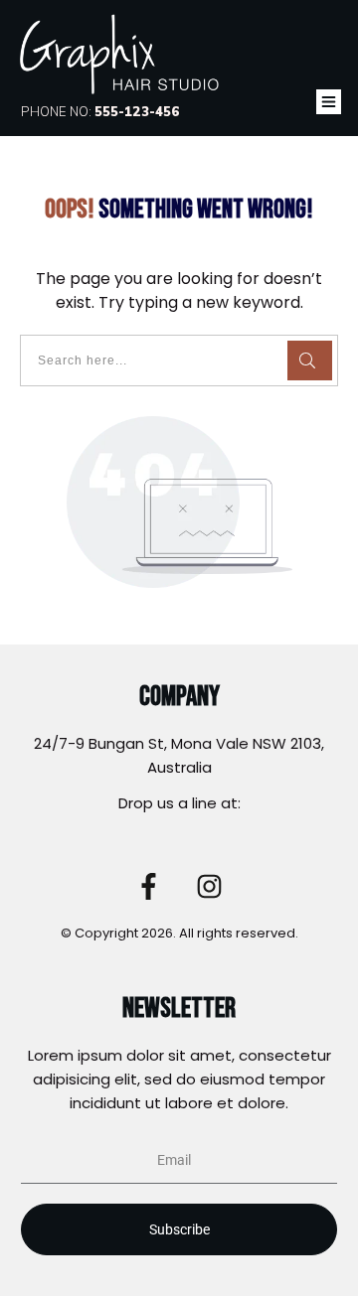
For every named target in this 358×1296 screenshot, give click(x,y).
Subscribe (179, 1229)
